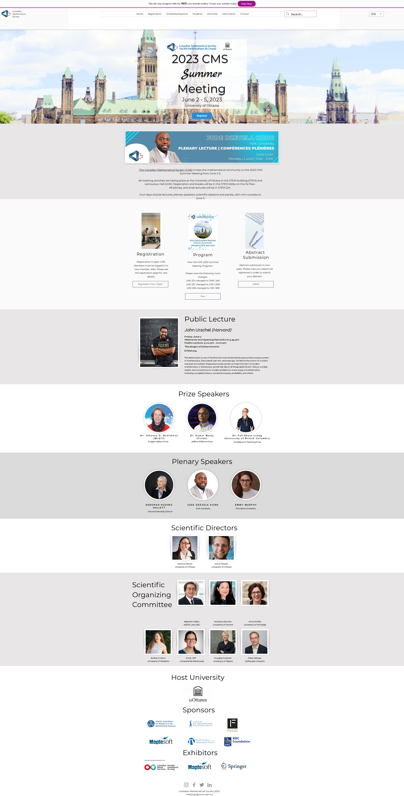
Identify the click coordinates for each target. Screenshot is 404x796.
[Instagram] (186, 785)
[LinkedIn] (209, 785)
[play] (271, 160)
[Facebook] (194, 785)
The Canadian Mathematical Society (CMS (165, 169)
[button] (212, 14)
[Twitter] (202, 785)
